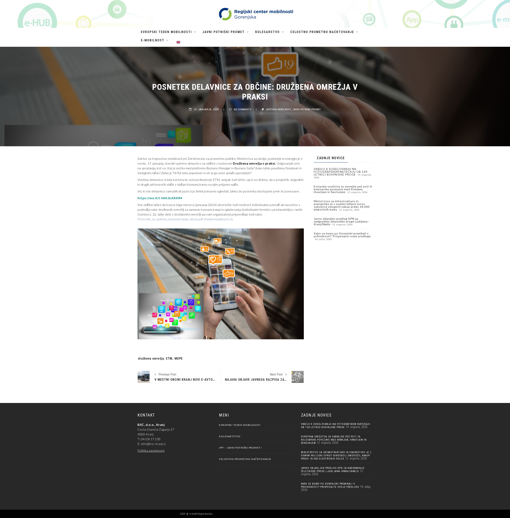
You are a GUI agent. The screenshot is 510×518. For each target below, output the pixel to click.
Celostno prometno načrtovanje (245, 459)
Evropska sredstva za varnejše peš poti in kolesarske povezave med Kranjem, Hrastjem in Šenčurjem (343, 189)
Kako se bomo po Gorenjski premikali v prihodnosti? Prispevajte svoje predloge (342, 235)
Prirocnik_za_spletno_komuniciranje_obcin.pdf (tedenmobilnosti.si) (185, 219)
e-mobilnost (152, 40)
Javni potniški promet (223, 32)
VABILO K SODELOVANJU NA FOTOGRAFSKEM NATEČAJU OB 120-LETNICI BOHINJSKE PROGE (341, 171)
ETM (169, 358)
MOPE (179, 358)
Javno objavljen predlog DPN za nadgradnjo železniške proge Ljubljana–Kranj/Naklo (341, 221)
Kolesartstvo (229, 436)
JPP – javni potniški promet (239, 447)
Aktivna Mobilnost (278, 109)
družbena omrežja (151, 358)
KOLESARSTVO (267, 32)
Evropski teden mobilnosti (166, 32)
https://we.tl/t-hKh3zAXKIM (159, 198)
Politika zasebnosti (151, 450)
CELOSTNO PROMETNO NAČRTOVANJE (322, 32)
